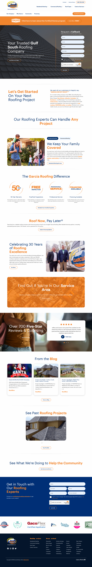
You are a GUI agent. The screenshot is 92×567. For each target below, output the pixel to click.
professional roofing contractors (21, 496)
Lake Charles (69, 547)
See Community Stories (46, 469)
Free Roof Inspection (79, 13)
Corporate (48, 551)
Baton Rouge (49, 543)
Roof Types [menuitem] (68, 6)
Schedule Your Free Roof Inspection (46, 207)
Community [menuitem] (28, 13)
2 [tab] (66, 342)
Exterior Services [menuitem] (79, 6)
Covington (73, 98)
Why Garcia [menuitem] (20, 13)
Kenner (67, 543)
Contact (64, 2)
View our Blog (46, 399)
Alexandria (48, 541)
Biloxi (47, 547)
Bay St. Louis (49, 545)
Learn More (74, 20)
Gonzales (58, 547)
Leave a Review (80, 559)
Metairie (68, 553)
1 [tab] (64, 342)
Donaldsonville (59, 543)
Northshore (53, 99)
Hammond (58, 551)
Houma (67, 541)
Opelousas (78, 543)
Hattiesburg (58, 553)
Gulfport (58, 549)
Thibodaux (78, 551)
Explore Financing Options (46, 229)
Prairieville (78, 545)
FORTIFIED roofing (60, 105)
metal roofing (55, 158)
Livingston (68, 549)
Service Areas (72, 2)
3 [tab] (68, 342)
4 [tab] (48, 443)
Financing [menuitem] (36, 13)
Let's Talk (65, 70)
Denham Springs (60, 541)
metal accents (54, 101)
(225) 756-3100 (80, 2)
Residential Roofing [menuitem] (42, 6)
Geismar (58, 545)
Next (65, 428)
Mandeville (68, 551)
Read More (12, 390)
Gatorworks (26, 559)
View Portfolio (46, 447)
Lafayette (67, 98)
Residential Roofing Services (55, 163)
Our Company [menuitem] (10, 13)
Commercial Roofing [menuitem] (56, 6)
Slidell (77, 547)
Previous (27, 428)
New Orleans (60, 98)
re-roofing (68, 105)
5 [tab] (50, 443)
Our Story (13, 267)
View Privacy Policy (79, 60)
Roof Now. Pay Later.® (14, 60)
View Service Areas (46, 298)
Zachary (78, 553)
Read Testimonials (26, 337)
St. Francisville (79, 549)
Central (47, 549)
